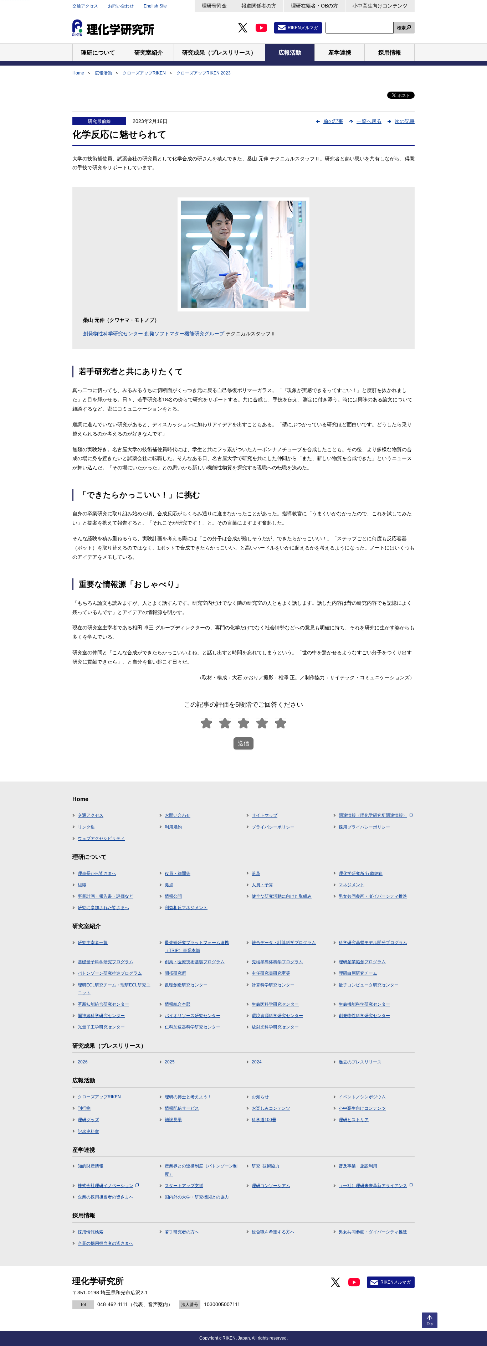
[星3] (243, 723)
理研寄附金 (214, 6)
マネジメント (351, 884)
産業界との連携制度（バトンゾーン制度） (201, 1170)
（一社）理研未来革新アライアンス (373, 1185)
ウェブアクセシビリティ (101, 838)
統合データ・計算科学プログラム (284, 942)
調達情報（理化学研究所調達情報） (373, 815)
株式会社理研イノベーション (105, 1185)
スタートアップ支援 (184, 1185)
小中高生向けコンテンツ (380, 6)
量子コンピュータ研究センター (369, 985)
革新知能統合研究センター (103, 1004)
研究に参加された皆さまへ (103, 907)
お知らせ (260, 1096)
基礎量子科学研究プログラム (105, 961)
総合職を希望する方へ (273, 1231)
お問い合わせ (121, 6)
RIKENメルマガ (303, 27)
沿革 (256, 873)
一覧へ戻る (369, 121)
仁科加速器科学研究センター (192, 1027)
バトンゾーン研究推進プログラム (110, 973)
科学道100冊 (264, 1119)
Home (78, 73)
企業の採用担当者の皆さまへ (105, 1197)
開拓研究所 (175, 973)
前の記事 (333, 121)
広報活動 (103, 73)
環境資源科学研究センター (277, 1015)
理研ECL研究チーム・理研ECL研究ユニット (114, 989)
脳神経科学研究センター (101, 1015)
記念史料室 (88, 1131)
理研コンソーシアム (271, 1185)
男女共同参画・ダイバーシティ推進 (373, 896)
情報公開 (173, 896)
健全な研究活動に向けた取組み (282, 896)
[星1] (206, 723)
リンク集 (86, 827)
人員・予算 (262, 884)
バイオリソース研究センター (192, 1015)
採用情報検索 (90, 1231)
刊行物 (84, 1108)
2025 (170, 1061)
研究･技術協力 (266, 1166)
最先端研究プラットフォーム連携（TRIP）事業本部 (197, 946)
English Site (155, 6)
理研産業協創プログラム (362, 961)
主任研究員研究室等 (271, 973)
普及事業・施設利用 (358, 1166)
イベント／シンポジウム (362, 1096)
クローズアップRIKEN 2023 (203, 73)
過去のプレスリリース (360, 1061)
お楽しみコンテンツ (271, 1108)
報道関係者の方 (258, 6)
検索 (401, 27)
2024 (257, 1061)
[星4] (262, 723)
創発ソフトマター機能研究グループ (184, 333)
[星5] (280, 723)
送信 (243, 743)
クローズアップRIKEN (144, 73)
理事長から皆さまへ (97, 873)
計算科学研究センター (273, 985)
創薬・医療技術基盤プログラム (195, 961)
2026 (83, 1061)
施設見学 (173, 1119)
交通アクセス (85, 6)
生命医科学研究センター (275, 1004)
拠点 (169, 884)
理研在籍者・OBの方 (314, 6)
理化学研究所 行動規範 (361, 873)
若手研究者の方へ (182, 1231)
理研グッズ (88, 1119)
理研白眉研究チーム (358, 973)
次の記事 (405, 121)
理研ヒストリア (354, 1119)
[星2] (225, 723)
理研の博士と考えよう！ (188, 1096)
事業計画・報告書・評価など (105, 896)
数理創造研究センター (186, 985)
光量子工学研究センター (101, 1027)
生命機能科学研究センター (364, 1004)
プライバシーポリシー (273, 827)
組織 (82, 884)
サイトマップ (264, 815)
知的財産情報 (90, 1166)
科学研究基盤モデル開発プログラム (373, 942)
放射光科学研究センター (275, 1027)
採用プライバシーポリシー (364, 827)
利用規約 (173, 827)
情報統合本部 (177, 1004)
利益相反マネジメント (186, 907)
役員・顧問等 (177, 873)
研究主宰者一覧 (93, 942)
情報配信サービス (182, 1108)
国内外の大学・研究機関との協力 (197, 1197)
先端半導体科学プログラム (277, 961)
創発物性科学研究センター (113, 333)
